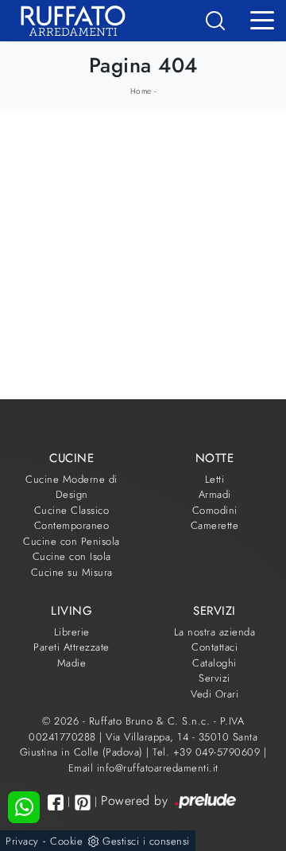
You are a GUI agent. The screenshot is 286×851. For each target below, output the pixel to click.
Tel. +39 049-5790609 (208, 752)
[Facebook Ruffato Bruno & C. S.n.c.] (56, 802)
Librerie (72, 631)
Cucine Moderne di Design (71, 487)
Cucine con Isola (72, 556)
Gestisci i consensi (146, 841)
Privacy (22, 841)
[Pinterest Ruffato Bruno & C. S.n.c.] (82, 802)
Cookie (66, 841)
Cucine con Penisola (71, 541)
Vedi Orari (214, 693)
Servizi (214, 678)
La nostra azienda (215, 631)
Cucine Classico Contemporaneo (72, 518)
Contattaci (214, 647)
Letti (215, 479)
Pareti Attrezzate (71, 647)
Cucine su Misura (72, 572)
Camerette (215, 525)
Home (141, 91)
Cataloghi (214, 662)
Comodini (215, 510)
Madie (72, 662)
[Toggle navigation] (262, 19)
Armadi (215, 494)
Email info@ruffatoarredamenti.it (143, 767)
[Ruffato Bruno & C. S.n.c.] (67, 21)
